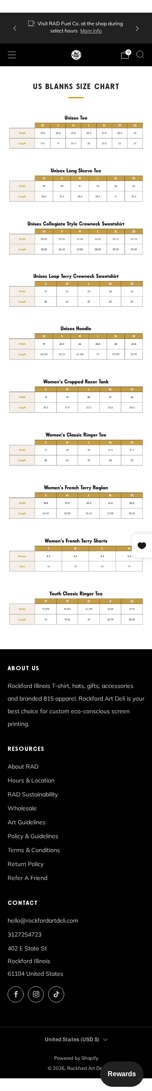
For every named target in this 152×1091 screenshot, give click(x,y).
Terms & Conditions (34, 850)
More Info (91, 30)
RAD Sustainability (33, 794)
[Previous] (15, 28)
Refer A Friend (27, 878)
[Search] (140, 54)
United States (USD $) (72, 1039)
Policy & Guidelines (33, 836)
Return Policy (25, 864)
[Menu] (12, 55)
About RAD (23, 766)
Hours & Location (31, 780)
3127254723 (24, 934)
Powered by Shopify (76, 1058)
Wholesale (22, 808)
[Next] (137, 28)
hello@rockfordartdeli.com (43, 920)
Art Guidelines (27, 822)
